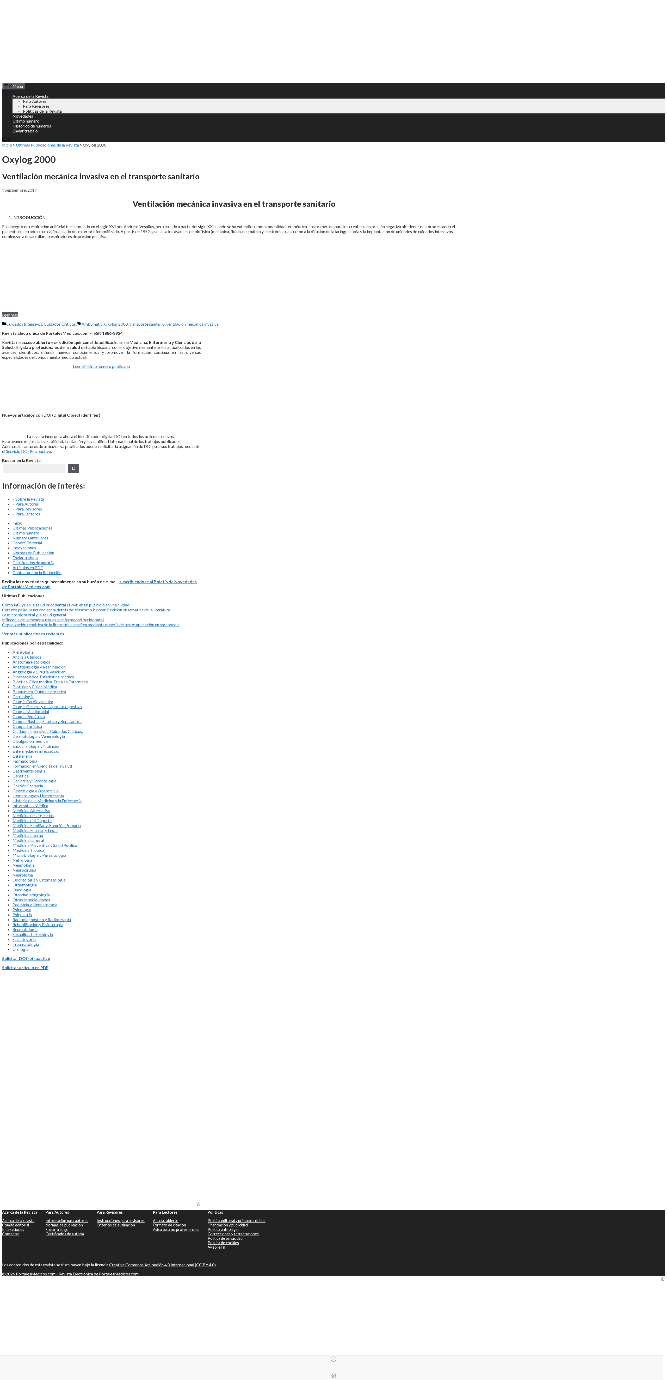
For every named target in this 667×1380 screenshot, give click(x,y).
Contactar (10, 1234)
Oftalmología (25, 884)
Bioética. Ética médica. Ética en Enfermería (50, 681)
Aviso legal (216, 1247)
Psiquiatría (22, 914)
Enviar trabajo (25, 130)
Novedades (23, 115)
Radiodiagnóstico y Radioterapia (42, 919)
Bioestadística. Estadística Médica (43, 676)
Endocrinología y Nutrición (36, 746)
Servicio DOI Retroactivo (28, 451)
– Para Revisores (27, 508)
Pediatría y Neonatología (35, 904)
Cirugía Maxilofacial (31, 711)
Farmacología (25, 760)
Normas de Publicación (33, 552)
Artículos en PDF (28, 567)
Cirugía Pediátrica (29, 716)
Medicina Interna (28, 835)
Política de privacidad (225, 1238)
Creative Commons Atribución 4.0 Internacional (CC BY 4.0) (163, 1264)
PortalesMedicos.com (35, 1273)
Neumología (24, 864)
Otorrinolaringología (31, 894)
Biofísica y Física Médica (35, 686)
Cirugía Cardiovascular (33, 701)
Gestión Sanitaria (28, 785)
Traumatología (26, 944)
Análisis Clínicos (27, 656)
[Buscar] (73, 468)
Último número (26, 120)
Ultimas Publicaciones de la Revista (47, 144)
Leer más (10, 314)
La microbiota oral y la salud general (34, 614)
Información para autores (67, 1220)
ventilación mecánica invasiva (192, 323)
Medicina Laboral (28, 840)
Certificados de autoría (33, 562)
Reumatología (25, 929)
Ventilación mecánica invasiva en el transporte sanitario (101, 176)
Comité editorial (15, 1225)
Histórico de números (32, 125)
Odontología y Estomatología (39, 879)
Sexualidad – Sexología (33, 934)
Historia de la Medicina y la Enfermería (47, 800)
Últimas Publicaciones (32, 527)
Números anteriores (30, 537)
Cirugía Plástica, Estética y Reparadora (47, 721)
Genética (21, 775)
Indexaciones (24, 547)
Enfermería (22, 755)
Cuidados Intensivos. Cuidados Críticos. (41, 323)
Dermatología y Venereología (39, 736)
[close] (333, 1359)
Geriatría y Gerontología (34, 780)
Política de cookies (223, 1243)
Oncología (22, 889)
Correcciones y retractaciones (233, 1234)
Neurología (23, 874)
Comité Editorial (27, 542)
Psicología (22, 909)
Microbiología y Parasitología (39, 855)
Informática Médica (30, 805)
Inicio (7, 144)
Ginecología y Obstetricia (36, 790)
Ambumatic (92, 323)
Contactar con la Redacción (37, 572)
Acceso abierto (165, 1220)
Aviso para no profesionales (176, 1229)
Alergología (23, 651)
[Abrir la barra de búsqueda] (6, 139)
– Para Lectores (26, 513)
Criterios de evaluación (116, 1225)
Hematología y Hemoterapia (38, 795)
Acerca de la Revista (30, 96)
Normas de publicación (64, 1225)
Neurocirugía (24, 869)
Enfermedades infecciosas (36, 751)
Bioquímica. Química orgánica (39, 691)
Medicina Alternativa (31, 810)
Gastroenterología (29, 770)
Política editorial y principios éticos (236, 1220)
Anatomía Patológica (31, 661)
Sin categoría (24, 939)
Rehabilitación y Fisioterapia (38, 924)
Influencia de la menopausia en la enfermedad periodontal (53, 619)
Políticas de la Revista (42, 110)
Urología (20, 949)
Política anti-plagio (223, 1229)
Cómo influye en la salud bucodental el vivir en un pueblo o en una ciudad (65, 604)
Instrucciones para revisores (121, 1220)
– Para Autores (26, 503)
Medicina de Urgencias (33, 815)
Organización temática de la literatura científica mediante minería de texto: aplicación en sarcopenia (91, 624)
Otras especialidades (31, 899)
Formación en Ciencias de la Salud (42, 765)
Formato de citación (169, 1225)
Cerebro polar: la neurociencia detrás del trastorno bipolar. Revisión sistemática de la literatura (86, 609)
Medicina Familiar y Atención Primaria (47, 825)
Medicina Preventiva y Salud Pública (45, 845)
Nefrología (22, 860)
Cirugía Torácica (27, 726)
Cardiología (23, 696)
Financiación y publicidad (228, 1225)
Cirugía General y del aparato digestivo (47, 706)
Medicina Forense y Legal (35, 830)
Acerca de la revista (18, 1220)
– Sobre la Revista (28, 498)
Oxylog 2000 (116, 323)
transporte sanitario (147, 323)
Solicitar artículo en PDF (25, 967)
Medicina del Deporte (32, 820)
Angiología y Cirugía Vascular (39, 671)
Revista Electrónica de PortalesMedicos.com (99, 1273)
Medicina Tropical (29, 850)
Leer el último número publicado (101, 366)
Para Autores (34, 101)
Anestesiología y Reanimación (39, 666)
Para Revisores (36, 106)
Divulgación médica (30, 741)
